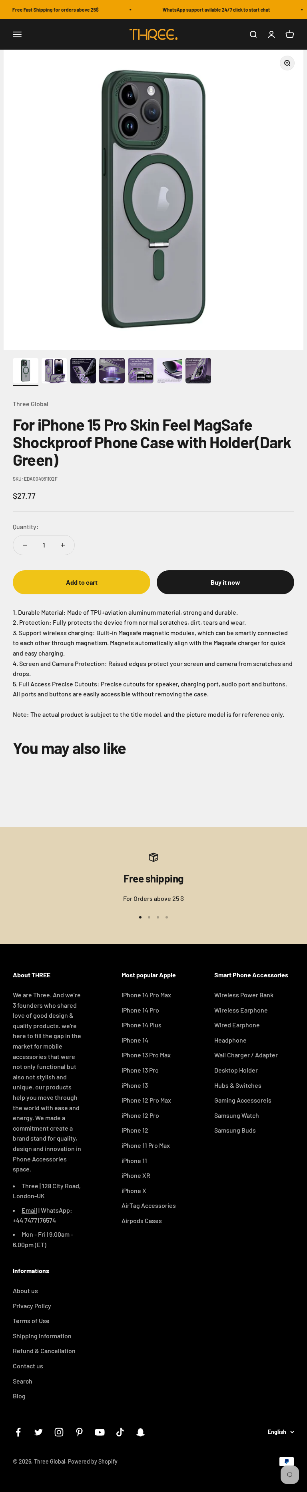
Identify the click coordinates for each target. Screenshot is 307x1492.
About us (25, 1290)
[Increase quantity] (62, 545)
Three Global (30, 403)
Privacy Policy (32, 1306)
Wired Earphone (237, 1025)
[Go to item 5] (141, 372)
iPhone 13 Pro (140, 1070)
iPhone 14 (135, 1040)
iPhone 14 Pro (140, 1010)
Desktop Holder (236, 1070)
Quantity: (26, 526)
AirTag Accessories (149, 1205)
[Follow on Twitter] (38, 1432)
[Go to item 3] (83, 372)
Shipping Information (42, 1336)
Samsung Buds (235, 1130)
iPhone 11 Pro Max (146, 1145)
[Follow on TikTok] (120, 1432)
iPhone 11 (134, 1160)
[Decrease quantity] (24, 545)
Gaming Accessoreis (242, 1100)
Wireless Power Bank (243, 995)
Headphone (230, 1040)
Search (22, 1381)
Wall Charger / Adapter (246, 1055)
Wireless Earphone (241, 1010)
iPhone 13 (135, 1085)
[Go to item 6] (169, 372)
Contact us (28, 1366)
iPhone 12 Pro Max (146, 1100)
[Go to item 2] (54, 372)
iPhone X (134, 1190)
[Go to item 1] (25, 372)
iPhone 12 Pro (140, 1115)
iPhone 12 (135, 1130)
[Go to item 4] (112, 372)
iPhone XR (136, 1175)
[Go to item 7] (198, 372)
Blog (19, 1396)
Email (29, 1210)
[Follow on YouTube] (99, 1432)
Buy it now (225, 582)
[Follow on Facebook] (18, 1432)
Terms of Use (31, 1320)
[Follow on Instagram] (59, 1432)
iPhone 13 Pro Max (146, 1055)
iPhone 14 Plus (141, 1025)
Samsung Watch (236, 1115)
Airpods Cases (142, 1220)
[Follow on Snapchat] (140, 1432)
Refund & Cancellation (44, 1350)
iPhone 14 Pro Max (146, 995)
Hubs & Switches (237, 1085)
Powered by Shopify (93, 1461)
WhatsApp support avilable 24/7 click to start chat (210, 9)
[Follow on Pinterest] (79, 1432)
